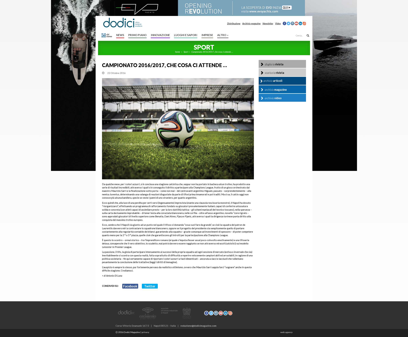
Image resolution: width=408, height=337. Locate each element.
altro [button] (222, 35)
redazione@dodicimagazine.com (198, 325)
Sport (186, 52)
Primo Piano (137, 35)
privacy (145, 332)
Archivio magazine (251, 23)
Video (278, 23)
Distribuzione (233, 23)
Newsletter (267, 23)
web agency (286, 332)
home (177, 52)
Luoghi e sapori (185, 35)
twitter (149, 286)
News (120, 35)
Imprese (207, 35)
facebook (130, 286)
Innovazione (160, 35)
